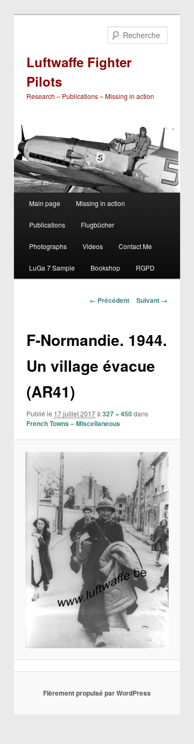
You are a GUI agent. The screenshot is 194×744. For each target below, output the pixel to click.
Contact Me (135, 246)
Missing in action (100, 203)
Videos (92, 246)
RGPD (145, 267)
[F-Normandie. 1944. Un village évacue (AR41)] (96, 550)
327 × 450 (117, 414)
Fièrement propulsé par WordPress (97, 693)
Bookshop (105, 267)
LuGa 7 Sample (52, 267)
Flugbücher (97, 224)
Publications (47, 224)
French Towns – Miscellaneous (73, 423)
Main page (44, 203)
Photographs (48, 246)
